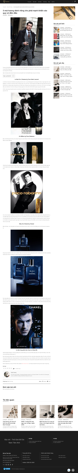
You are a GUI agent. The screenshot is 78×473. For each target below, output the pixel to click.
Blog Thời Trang (10, 381)
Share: (40, 381)
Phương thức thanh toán (26, 459)
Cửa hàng (45, 1)
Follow (4, 464)
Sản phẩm (34, 1)
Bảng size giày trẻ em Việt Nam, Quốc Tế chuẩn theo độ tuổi (66, 95)
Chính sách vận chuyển (45, 455)
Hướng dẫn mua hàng (26, 457)
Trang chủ (29, 1)
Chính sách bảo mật (62, 455)
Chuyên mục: (5, 381)
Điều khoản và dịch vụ (26, 455)
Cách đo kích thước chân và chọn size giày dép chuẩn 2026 (66, 88)
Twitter (49, 381)
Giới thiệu (39, 1)
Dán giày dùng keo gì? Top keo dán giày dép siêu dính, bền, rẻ (66, 29)
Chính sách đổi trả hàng (45, 457)
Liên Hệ (53, 1)
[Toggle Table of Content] (12, 76)
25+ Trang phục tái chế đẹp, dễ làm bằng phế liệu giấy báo (66, 42)
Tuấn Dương (13, 372)
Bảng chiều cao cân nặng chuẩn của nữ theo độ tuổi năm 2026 (66, 36)
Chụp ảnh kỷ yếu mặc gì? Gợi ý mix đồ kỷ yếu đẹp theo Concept (66, 68)
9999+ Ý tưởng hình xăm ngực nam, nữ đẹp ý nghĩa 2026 (66, 75)
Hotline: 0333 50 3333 (28, 462)
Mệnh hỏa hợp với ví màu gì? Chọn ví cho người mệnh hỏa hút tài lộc (66, 82)
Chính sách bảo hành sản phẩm (46, 459)
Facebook (44, 381)
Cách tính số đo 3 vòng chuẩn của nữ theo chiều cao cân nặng (66, 49)
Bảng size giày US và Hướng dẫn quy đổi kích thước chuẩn (65, 55)
